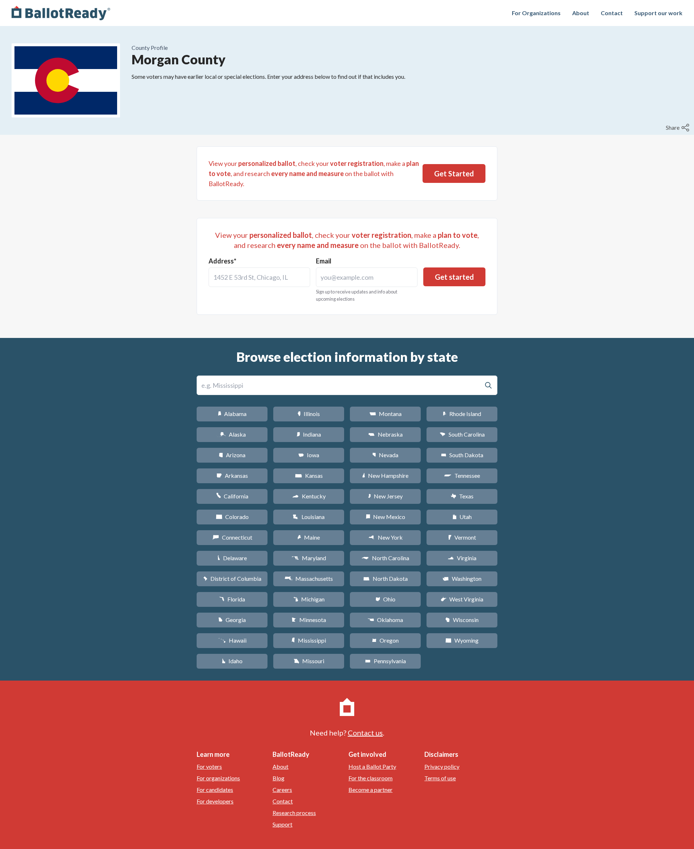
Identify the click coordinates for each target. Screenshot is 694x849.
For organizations (218, 778)
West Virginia (462, 599)
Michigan (309, 599)
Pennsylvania (385, 660)
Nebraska (385, 434)
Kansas (309, 475)
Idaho (232, 660)
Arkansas (232, 475)
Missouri (309, 660)
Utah (462, 516)
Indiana (308, 434)
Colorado (232, 516)
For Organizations (536, 12)
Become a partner (370, 789)
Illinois (308, 413)
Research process (294, 812)
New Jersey (385, 496)
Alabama (232, 413)
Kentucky (309, 496)
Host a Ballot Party (372, 766)
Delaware (232, 557)
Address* (222, 261)
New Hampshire (385, 475)
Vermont (462, 537)
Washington (461, 578)
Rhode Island (462, 413)
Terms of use (440, 778)
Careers (282, 789)
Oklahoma (385, 619)
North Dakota (385, 578)
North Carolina (385, 557)
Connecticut (232, 537)
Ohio (385, 599)
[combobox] (259, 277)
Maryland (309, 557)
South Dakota (462, 454)
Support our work (658, 12)
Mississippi (308, 640)
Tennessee (462, 475)
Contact (612, 12)
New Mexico (385, 516)
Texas (462, 496)
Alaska (232, 434)
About (580, 12)
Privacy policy (441, 766)
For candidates (215, 789)
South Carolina (462, 434)
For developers (215, 801)
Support (282, 824)
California (232, 496)
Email (323, 261)
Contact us (365, 732)
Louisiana (309, 516)
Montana (385, 413)
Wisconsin (462, 619)
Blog (278, 778)
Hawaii (232, 640)
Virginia (461, 557)
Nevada (385, 454)
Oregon (385, 640)
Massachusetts (308, 578)
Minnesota (309, 619)
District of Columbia (232, 578)
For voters (209, 766)
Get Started (454, 173)
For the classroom (370, 778)
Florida (232, 599)
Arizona (232, 454)
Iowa (308, 454)
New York (385, 537)
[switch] (678, 127)
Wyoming (462, 640)
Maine (308, 537)
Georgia (232, 619)
